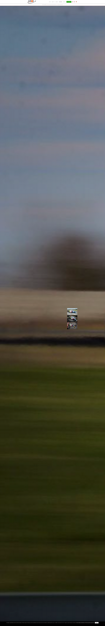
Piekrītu (97, 622)
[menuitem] (49, 2)
